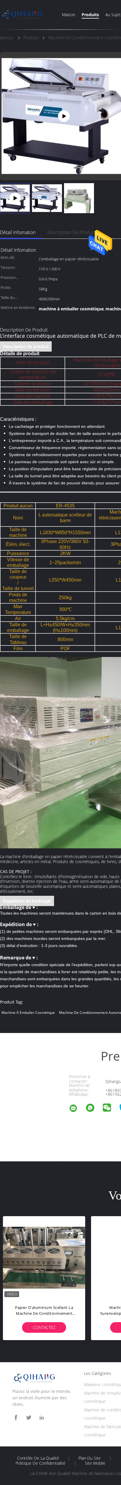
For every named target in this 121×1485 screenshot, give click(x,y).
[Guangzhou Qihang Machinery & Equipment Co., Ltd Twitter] (28, 1417)
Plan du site (89, 1458)
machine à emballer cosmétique (28, 1012)
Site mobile (95, 1463)
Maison (68, 14)
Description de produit (71, 232)
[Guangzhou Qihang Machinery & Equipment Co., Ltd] (77, 1109)
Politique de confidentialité (40, 1463)
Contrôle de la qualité (38, 1458)
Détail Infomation (18, 232)
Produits (90, 14)
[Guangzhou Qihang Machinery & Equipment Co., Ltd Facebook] (15, 1417)
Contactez (44, 1327)
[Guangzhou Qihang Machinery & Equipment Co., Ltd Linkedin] (41, 1417)
